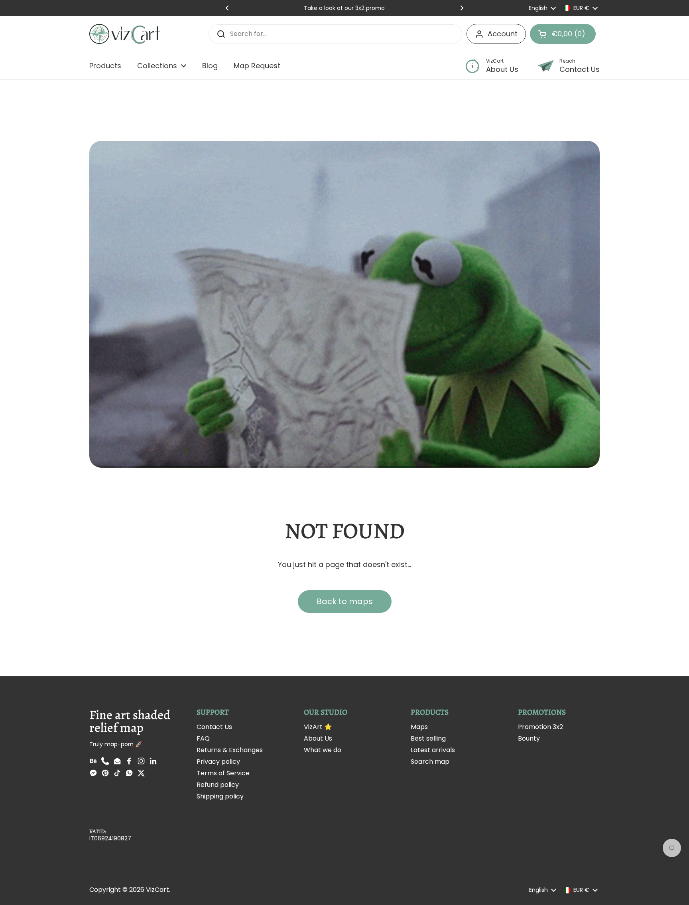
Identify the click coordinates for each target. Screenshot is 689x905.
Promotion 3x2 (540, 726)
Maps (419, 726)
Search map (430, 761)
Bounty (529, 738)
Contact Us (214, 726)
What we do (322, 750)
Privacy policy (218, 761)
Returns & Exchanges (230, 750)
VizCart (157, 889)
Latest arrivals (433, 750)
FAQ (203, 738)
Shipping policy (220, 796)
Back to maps (345, 601)
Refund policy (218, 784)
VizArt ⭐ (318, 726)
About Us (318, 738)
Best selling (428, 738)
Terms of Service (223, 773)
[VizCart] (124, 34)
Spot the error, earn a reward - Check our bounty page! (345, 8)
